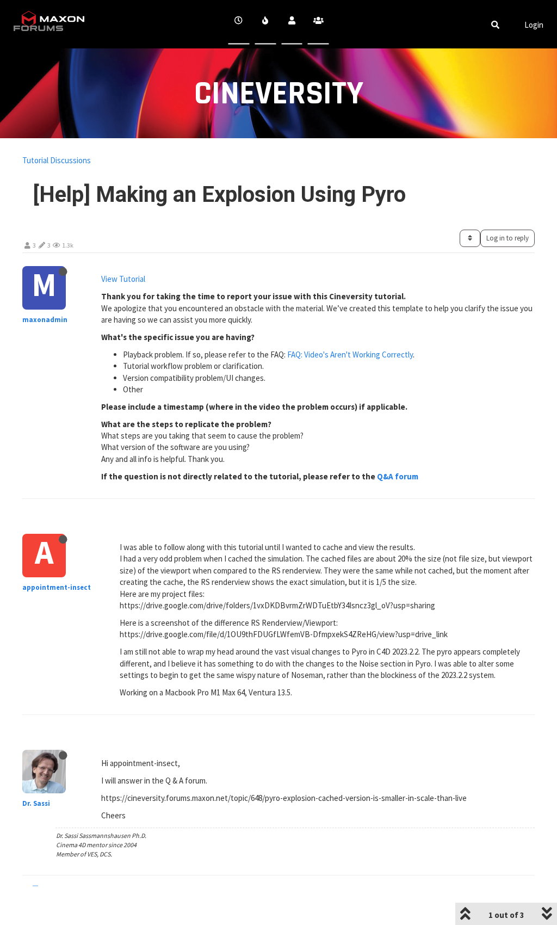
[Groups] (318, 24)
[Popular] (265, 24)
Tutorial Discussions (56, 160)
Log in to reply (507, 238)
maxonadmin (44, 319)
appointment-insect (56, 587)
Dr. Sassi (36, 803)
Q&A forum (397, 476)
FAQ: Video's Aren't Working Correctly (350, 354)
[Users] (291, 24)
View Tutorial (123, 279)
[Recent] (239, 24)
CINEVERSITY (278, 94)
